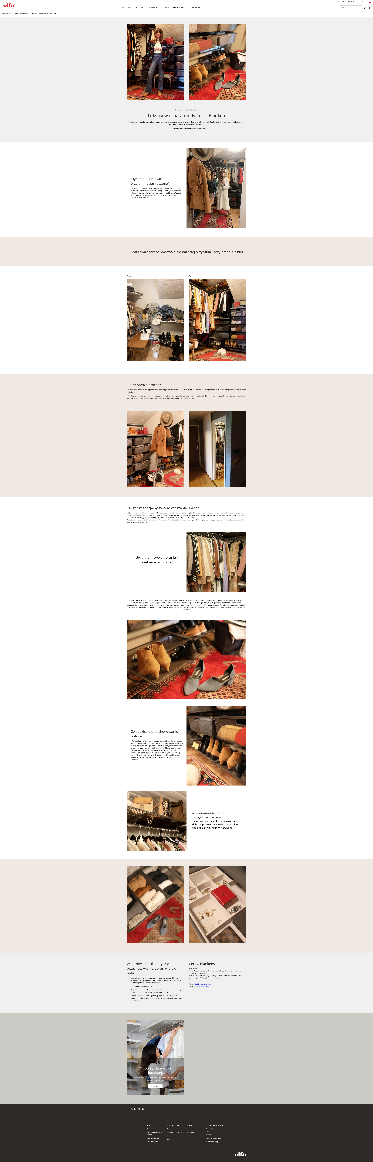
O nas (169, 1129)
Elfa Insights (191, 1132)
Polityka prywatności (213, 1138)
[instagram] (132, 1109)
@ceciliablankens (203, 986)
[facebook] (128, 1109)
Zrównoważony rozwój (175, 1132)
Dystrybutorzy (152, 1129)
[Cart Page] (370, 8)
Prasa (188, 1129)
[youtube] (143, 1109)
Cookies (209, 1135)
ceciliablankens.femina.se (202, 984)
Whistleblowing (212, 1142)
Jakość (169, 1139)
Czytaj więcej (155, 1086)
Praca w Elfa (171, 1136)
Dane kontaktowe (153, 1138)
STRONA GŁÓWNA (7, 14)
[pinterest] (139, 1109)
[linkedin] (135, 1109)
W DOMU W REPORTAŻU (22, 14)
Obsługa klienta (152, 1142)
